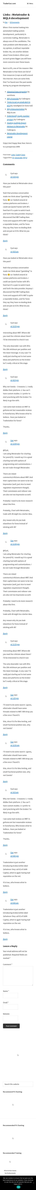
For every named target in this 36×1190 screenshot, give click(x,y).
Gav (12, 440)
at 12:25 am (14, 745)
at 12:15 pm (15, 326)
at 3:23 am (14, 792)
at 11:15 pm (15, 644)
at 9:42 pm (14, 856)
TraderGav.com (9, 3)
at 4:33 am (14, 251)
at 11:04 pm (15, 544)
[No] (33, 1183)
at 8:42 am (14, 903)
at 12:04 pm (15, 444)
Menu (31, 3)
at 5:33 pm (14, 177)
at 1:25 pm (14, 698)
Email (6, 1002)
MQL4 (25, 158)
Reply (5, 241)
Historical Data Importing (17, 92)
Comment (7, 964)
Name (6, 991)
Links (13, 155)
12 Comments (14, 22)
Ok (18, 1187)
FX (13, 158)
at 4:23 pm (14, 380)
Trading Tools (20, 155)
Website (6, 1014)
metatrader (18, 158)
